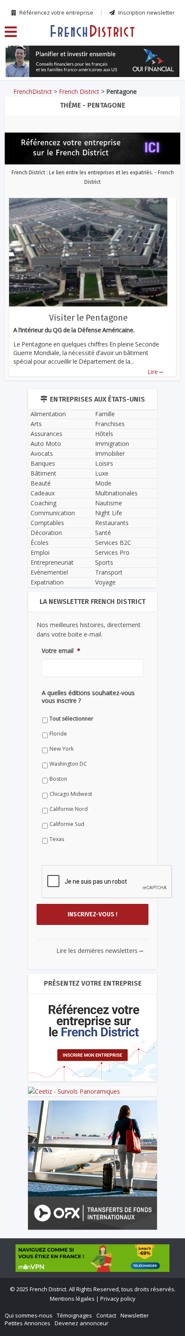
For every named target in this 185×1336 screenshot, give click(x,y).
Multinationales (116, 493)
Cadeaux (43, 493)
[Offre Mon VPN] (92, 1258)
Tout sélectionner (71, 718)
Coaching (43, 503)
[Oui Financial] (92, 61)
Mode (103, 483)
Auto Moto (46, 443)
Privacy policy (118, 1298)
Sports (104, 562)
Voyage (105, 582)
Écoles (40, 542)
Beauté (41, 483)
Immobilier (110, 453)
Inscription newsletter (146, 12)
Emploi (40, 552)
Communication (53, 513)
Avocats (42, 453)
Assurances (46, 434)
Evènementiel (49, 572)
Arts (36, 424)
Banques (43, 463)
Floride (58, 733)
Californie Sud (66, 824)
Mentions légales (72, 1298)
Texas (56, 839)
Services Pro (112, 552)
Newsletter (134, 1315)
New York (61, 748)
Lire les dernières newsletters (99, 950)
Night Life (108, 513)
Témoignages (74, 1315)
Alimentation (48, 414)
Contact (106, 1315)
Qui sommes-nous (28, 1315)
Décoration (46, 533)
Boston (58, 778)
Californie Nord (68, 809)
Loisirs (104, 463)
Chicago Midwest (70, 794)
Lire (155, 372)
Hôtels (104, 434)
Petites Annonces (27, 1323)
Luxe (101, 473)
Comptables (47, 523)
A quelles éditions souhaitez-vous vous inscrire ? (88, 697)
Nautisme (108, 503)
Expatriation (47, 582)
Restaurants (112, 523)
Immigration (112, 443)
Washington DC (68, 763)
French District (79, 91)
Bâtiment (43, 473)
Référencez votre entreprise (55, 12)
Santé (103, 533)
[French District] (92, 30)
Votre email (61, 651)
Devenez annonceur (81, 1323)
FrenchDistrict (32, 91)
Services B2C (113, 542)
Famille (105, 414)
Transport (109, 572)
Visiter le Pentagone (88, 317)
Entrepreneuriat (52, 562)
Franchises (110, 424)
